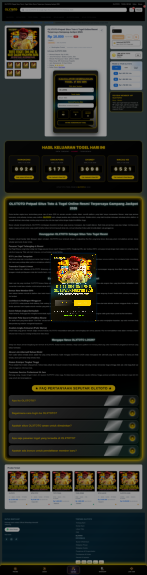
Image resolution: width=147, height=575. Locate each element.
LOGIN (63, 302)
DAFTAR (82, 302)
